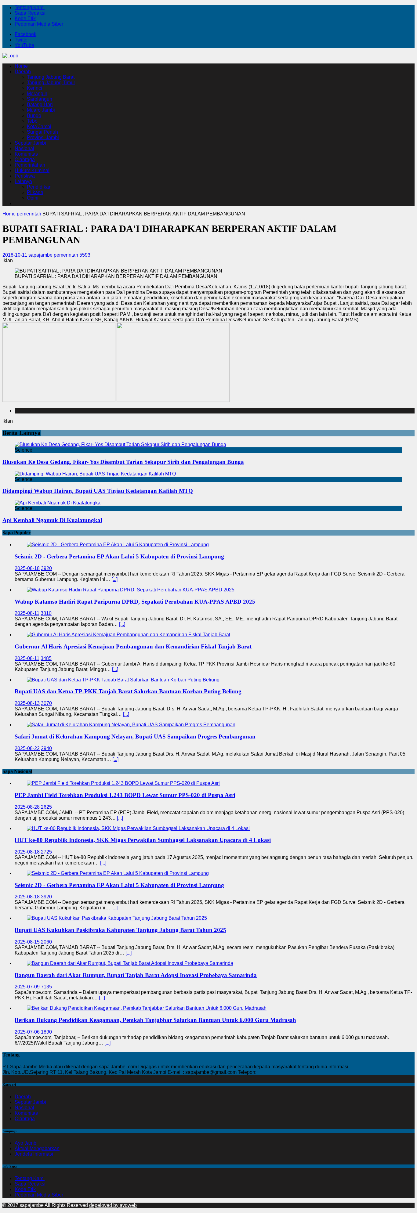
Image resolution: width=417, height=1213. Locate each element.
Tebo (32, 121)
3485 (46, 658)
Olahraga (25, 159)
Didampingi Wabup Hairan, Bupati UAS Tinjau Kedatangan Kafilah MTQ (97, 491)
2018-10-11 (14, 255)
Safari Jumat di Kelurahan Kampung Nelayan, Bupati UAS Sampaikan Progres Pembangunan (135, 736)
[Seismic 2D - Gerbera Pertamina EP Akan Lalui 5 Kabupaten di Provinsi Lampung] (118, 544)
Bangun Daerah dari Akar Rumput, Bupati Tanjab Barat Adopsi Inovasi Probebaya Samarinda (136, 975)
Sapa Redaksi (30, 13)
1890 (46, 1031)
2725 (46, 851)
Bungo (34, 115)
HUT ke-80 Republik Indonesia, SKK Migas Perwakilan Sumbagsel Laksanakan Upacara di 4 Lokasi (143, 840)
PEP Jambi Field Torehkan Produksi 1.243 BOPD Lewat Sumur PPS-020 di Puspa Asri (125, 795)
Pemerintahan (30, 165)
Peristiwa (25, 176)
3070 (46, 703)
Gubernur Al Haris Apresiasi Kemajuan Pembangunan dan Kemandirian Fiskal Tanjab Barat (133, 646)
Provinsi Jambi (43, 137)
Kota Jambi (39, 126)
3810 (46, 613)
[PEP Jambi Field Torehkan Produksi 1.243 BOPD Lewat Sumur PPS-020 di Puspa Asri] (123, 783)
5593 (84, 255)
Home (21, 66)
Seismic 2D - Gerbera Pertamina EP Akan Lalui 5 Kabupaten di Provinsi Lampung (119, 556)
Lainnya (23, 181)
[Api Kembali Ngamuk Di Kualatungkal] (58, 502)
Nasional (24, 148)
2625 (46, 807)
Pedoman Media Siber (39, 24)
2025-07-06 (27, 1031)
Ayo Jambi (26, 1143)
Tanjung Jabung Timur (51, 82)
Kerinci (34, 88)
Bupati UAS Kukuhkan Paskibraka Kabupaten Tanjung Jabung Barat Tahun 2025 (120, 930)
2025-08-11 (27, 613)
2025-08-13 (27, 703)
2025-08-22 (27, 748)
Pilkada (35, 192)
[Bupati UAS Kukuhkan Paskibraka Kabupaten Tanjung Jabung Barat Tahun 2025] (117, 918)
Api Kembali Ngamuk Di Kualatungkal (52, 520)
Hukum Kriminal (32, 170)
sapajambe (40, 255)
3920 (46, 568)
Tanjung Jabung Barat (50, 77)
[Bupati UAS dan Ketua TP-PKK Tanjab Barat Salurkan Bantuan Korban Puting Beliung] (123, 679)
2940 (46, 748)
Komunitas (26, 154)
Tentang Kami (30, 7)
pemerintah (66, 255)
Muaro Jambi (41, 110)
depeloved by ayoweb (113, 1205)
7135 (46, 986)
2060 (46, 941)
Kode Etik (25, 18)
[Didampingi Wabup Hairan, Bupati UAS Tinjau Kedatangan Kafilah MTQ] (95, 473)
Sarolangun (39, 99)
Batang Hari (40, 104)
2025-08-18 (27, 568)
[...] (114, 579)
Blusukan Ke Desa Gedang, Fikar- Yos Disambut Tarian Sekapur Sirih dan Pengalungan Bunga (123, 462)
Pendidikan (39, 187)
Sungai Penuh (42, 132)
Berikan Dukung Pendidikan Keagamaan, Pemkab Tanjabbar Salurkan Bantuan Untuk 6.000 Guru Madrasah (155, 1020)
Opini (32, 197)
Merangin (37, 93)
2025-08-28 (27, 807)
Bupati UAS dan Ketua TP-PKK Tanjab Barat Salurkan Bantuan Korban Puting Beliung (128, 691)
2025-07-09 (27, 986)
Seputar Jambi (30, 143)
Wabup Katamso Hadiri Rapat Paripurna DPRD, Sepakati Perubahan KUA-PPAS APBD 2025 (135, 601)
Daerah (23, 71)
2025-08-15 (27, 941)
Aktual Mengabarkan (37, 1148)
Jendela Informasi (34, 1154)
